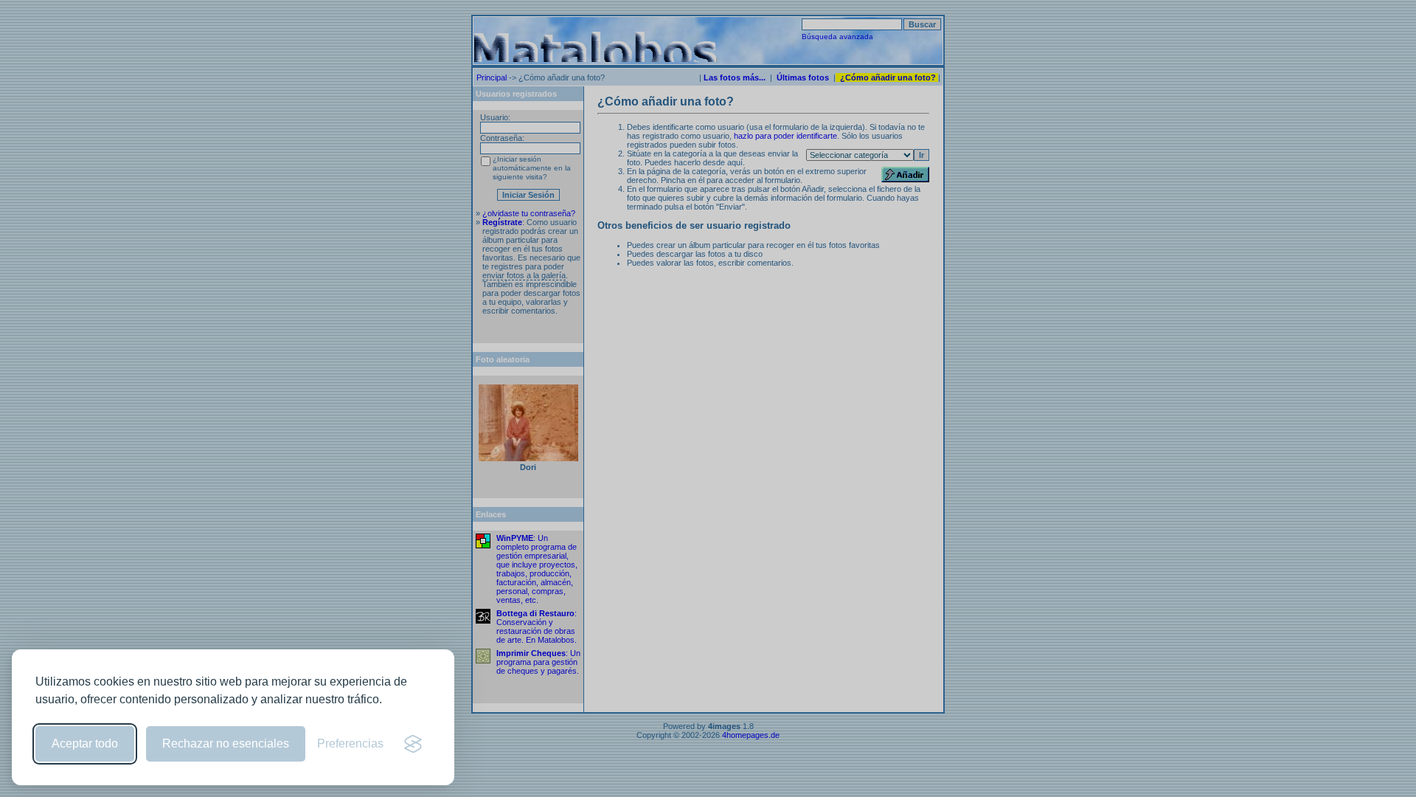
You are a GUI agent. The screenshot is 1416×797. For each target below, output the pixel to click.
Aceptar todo (85, 743)
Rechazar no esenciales (225, 743)
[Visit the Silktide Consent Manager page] (413, 744)
